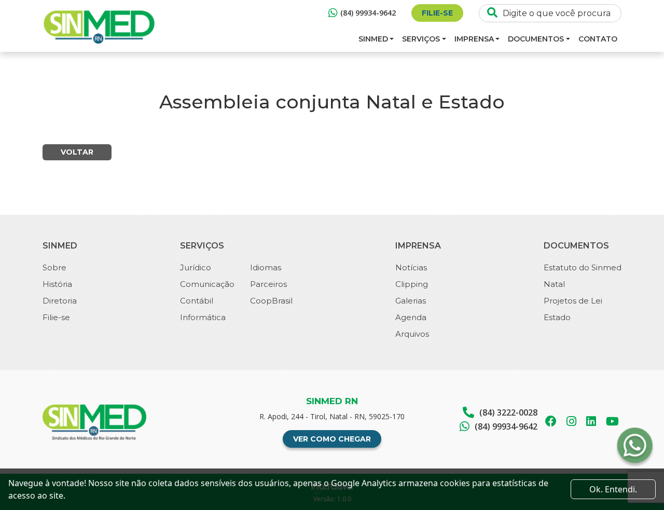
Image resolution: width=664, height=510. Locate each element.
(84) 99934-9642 (368, 13)
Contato (597, 39)
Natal (554, 284)
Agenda (410, 317)
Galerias (410, 301)
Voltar (77, 152)
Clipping (411, 284)
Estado (557, 317)
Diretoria (60, 301)
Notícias (411, 267)
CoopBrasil (271, 301)
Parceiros (268, 284)
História (57, 284)
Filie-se (437, 13)
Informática (203, 317)
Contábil (196, 301)
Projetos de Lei (573, 301)
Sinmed (373, 39)
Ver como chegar (332, 439)
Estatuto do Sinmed (582, 267)
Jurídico (195, 267)
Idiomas (265, 267)
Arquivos (412, 334)
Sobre (54, 267)
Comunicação (207, 284)
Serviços (421, 39)
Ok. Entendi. (613, 489)
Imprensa (474, 39)
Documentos (536, 39)
